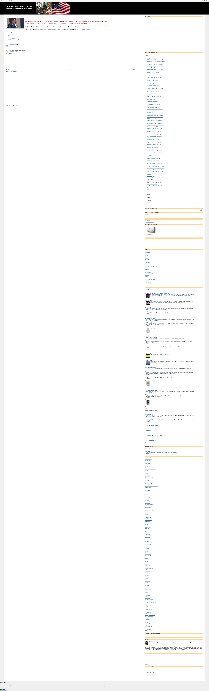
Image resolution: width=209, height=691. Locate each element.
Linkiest (146, 531)
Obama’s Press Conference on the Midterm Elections (155, 163)
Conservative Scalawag (148, 481)
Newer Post (8, 69)
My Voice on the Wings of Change (151, 337)
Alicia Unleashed (147, 463)
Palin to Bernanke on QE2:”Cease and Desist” (154, 137)
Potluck (146, 562)
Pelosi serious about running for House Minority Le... (155, 153)
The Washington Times (148, 283)
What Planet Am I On (148, 626)
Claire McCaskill (12, 39)
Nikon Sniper (147, 551)
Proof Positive (147, 564)
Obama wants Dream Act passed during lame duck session (156, 93)
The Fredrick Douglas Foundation (150, 279)
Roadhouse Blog (147, 581)
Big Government (147, 252)
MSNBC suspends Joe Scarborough (152, 80)
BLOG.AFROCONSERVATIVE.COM (152, 425)
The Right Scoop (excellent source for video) (152, 280)
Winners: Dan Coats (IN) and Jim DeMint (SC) (154, 182)
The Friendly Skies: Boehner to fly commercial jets (155, 123)
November (148, 58)
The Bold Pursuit (147, 595)
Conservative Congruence (149, 477)
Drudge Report (147, 259)
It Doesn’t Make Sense (148, 517)
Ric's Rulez (146, 572)
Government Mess (148, 507)
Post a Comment (9, 53)
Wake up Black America (150, 442)
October (148, 189)
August (148, 192)
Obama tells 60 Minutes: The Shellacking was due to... (155, 150)
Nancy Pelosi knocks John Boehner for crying (154, 78)
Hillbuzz (146, 511)
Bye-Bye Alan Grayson (150, 176)
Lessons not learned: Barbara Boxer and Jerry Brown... (155, 171)
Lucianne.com (147, 263)
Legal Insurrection (147, 527)
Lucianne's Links (147, 262)
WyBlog (146, 630)
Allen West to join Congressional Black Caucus (154, 147)
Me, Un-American (147, 541)
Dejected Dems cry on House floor (152, 101)
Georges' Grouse (147, 503)
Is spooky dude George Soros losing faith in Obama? (155, 88)
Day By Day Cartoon (148, 487)
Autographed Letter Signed (150, 394)
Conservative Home (148, 480)
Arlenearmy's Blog (149, 371)
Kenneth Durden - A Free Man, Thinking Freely (154, 435)
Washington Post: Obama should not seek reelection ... (155, 120)
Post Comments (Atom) (14, 71)
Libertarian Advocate (148, 528)
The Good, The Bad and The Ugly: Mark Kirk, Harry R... (155, 166)
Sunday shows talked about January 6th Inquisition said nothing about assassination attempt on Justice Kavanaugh (167, 301)
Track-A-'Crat (147, 619)
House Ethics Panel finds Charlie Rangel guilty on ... (155, 96)
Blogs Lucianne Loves (148, 256)
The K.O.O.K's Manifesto (149, 606)
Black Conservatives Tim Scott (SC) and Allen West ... (155, 169)
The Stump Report (148, 613)
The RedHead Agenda (148, 612)
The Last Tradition (149, 300)
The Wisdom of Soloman (149, 616)
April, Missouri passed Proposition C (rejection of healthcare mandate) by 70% (48, 26)
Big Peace (146, 255)
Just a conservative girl (12, 44)
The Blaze (146, 276)
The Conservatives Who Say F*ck (150, 602)
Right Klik (146, 578)
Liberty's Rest (147, 530)
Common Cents (147, 476)
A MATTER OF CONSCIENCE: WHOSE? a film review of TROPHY (156, 323)
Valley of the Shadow (148, 625)
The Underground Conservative (150, 615)
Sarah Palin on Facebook (149, 273)
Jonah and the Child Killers (150, 419)
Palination (146, 559)
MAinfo (146, 538)
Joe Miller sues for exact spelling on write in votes (154, 128)
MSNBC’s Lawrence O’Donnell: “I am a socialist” (154, 144)
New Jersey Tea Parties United (150, 270)
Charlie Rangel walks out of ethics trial (153, 107)
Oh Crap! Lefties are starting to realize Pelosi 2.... (154, 136)
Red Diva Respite (147, 569)
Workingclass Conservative (149, 629)
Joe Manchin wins (149, 174)
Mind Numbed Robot (148, 544)
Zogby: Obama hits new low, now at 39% (153, 72)
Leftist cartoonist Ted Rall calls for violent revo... (154, 131)
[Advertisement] (14, 61)
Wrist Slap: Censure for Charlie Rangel (153, 85)
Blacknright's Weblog (149, 340)
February (148, 202)
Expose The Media (148, 493)
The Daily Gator (147, 603)
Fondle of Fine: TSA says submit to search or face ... (155, 75)
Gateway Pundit (147, 501)
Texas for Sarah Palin (148, 593)
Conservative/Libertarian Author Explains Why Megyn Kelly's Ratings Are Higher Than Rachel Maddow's (161, 452)
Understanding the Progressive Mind (151, 368)
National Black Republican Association (151, 266)
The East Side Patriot (148, 605)
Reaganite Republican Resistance (150, 568)
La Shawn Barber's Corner (150, 418)
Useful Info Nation (148, 623)
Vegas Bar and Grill (149, 315)
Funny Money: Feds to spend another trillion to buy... (155, 158)
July (147, 194)
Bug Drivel (146, 473)
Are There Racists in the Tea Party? (151, 411)
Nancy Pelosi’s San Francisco (151, 110)
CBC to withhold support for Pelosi (152, 99)
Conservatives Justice (148, 484)
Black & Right (148, 307)
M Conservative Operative (149, 535)
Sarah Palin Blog (147, 586)
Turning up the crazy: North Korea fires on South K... (155, 69)
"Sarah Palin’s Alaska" (150, 112)
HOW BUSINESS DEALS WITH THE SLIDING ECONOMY (154, 415)
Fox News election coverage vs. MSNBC (153, 160)
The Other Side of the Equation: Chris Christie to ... (155, 152)
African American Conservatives (151, 410)
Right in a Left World (148, 576)
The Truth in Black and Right (151, 367)
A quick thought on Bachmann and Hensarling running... (155, 145)
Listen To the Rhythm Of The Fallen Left (152, 391)
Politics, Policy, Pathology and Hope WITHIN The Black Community (157, 293)
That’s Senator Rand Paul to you (152, 184)
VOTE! (148, 187)
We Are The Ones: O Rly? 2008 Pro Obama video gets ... (156, 185)
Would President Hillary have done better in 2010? (154, 142)
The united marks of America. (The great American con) (154, 449)
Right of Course (147, 579)
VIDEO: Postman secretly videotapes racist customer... (155, 118)
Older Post (133, 69)
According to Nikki (148, 460)
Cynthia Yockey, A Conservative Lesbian (151, 486)
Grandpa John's (147, 508)
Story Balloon (147, 592)
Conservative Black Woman (150, 380)
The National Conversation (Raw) (151, 390)
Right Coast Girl (147, 575)
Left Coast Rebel (147, 525)
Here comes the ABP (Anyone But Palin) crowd (154, 77)
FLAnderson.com (149, 360)
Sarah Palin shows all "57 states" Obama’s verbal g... (155, 64)
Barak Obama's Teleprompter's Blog (150, 469)
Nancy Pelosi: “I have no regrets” (152, 161)
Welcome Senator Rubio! (150, 179)
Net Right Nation (147, 269)
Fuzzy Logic (147, 500)
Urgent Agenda (147, 620)
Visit (147, 664)
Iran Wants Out (148, 290)
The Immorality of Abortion (150, 341)
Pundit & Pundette (148, 565)
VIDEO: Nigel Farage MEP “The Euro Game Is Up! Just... (156, 59)
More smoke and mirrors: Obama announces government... (156, 61)
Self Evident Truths (148, 589)
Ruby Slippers (147, 582)
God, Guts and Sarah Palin (149, 504)
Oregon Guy (147, 558)
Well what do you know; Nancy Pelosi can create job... (155, 115)
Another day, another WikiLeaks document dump (154, 62)
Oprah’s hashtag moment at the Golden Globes (153, 319)
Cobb (147, 311)
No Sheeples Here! (148, 554)
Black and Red (148, 353)
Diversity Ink (148, 451)
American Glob (147, 464)
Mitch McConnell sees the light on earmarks (154, 102)
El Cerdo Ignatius (147, 490)
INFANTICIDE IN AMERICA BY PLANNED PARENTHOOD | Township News (157, 388)
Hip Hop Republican (149, 322)
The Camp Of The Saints (149, 599)
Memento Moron (147, 542)
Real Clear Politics (148, 272)
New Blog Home (148, 338)
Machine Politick (147, 537)
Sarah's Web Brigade (148, 588)
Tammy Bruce (147, 275)
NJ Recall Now (147, 552)
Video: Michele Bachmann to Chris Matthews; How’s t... (155, 168)
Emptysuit (146, 491)
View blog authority (148, 220)
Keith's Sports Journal (148, 520)
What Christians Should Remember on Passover (157, 361)
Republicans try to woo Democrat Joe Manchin (154, 134)
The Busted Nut (147, 598)
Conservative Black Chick (150, 318)
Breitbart (146, 258)
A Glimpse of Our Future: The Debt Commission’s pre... (155, 126)
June (148, 195)
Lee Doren (146, 524)
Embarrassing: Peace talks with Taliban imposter (154, 67)
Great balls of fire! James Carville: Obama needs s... (155, 86)
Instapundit (146, 514)
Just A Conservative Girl (149, 518)
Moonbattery (147, 548)
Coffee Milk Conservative (149, 474)
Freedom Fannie (147, 497)
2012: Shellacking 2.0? (150, 155)
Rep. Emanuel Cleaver (17, 39)
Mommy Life (147, 545)
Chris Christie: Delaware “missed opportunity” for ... (155, 141)
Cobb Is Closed (148, 312)
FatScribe (146, 494)
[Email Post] (15, 38)
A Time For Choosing (148, 459)
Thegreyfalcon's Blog (149, 414)
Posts (147, 214)
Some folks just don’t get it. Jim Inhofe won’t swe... (155, 94)
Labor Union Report (148, 521)
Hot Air (9, 35)
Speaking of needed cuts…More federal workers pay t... (155, 125)
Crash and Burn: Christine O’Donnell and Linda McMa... (155, 177)
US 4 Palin (146, 622)
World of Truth (148, 387)
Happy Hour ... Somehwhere (149, 510)
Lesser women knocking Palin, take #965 (153, 104)
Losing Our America (148, 534)
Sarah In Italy (147, 585)
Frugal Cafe (147, 498)
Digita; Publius (148, 430)
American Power (147, 466)
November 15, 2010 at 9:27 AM (13, 51)
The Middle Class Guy (148, 609)
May (147, 197)
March (148, 200)
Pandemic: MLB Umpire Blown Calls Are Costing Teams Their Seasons (156, 308)
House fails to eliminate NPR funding (152, 83)
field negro (148, 448)
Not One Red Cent (148, 555)
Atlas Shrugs (147, 467)
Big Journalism (147, 253)
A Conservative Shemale (149, 457)
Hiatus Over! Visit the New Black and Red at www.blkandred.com (159, 354)
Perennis (146, 561)
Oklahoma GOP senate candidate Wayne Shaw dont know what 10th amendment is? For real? (160, 372)
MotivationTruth (148, 349)
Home (70, 69)
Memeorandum (10, 32)
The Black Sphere (149, 289)
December (148, 56)
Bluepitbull (146, 470)
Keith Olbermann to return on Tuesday (153, 139)
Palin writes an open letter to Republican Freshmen (155, 117)
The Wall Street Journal (148, 282)
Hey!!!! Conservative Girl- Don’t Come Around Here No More (155, 395)
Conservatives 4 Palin (148, 483)
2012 (9, 39)
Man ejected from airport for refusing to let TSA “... (155, 109)
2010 (147, 55)
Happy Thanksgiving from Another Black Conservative (155, 66)
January (148, 203)
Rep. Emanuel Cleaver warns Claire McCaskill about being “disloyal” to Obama (22, 16)
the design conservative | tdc (151, 440)
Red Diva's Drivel (147, 571)
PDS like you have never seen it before (153, 91)
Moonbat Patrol (147, 547)
